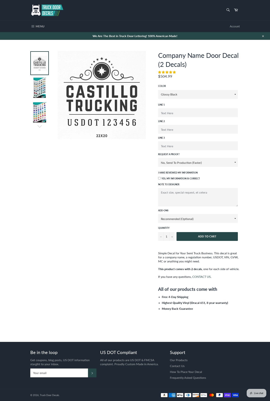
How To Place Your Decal (186, 371)
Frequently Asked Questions (188, 377)
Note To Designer (168, 184)
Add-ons (163, 210)
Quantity (164, 228)
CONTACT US (201, 276)
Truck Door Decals (49, 395)
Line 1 (161, 104)
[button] (167, 72)
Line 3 (161, 137)
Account (235, 26)
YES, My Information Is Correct (180, 178)
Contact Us (177, 366)
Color (162, 86)
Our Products (179, 360)
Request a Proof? (169, 154)
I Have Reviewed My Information (178, 172)
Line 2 (161, 121)
